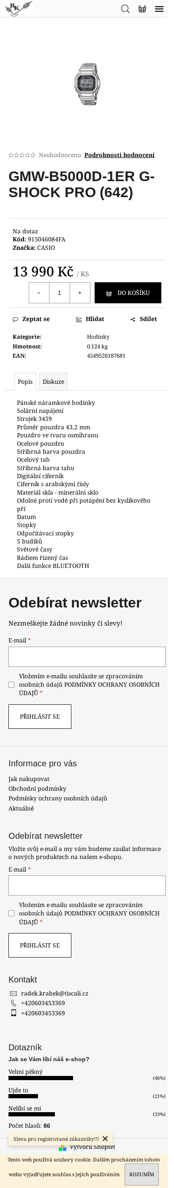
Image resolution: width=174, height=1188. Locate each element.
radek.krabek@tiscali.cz (54, 993)
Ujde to (18, 1090)
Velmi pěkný (25, 1072)
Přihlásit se (40, 716)
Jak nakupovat (28, 779)
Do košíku (133, 293)
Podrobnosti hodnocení (119, 155)
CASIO (46, 247)
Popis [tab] (25, 381)
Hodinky (98, 336)
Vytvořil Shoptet (92, 1147)
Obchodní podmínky (37, 788)
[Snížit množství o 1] (39, 293)
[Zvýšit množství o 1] (80, 293)
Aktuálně (21, 808)
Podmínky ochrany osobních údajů (57, 798)
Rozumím (141, 1174)
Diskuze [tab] (53, 381)
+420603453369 (43, 1003)
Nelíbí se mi (24, 1108)
